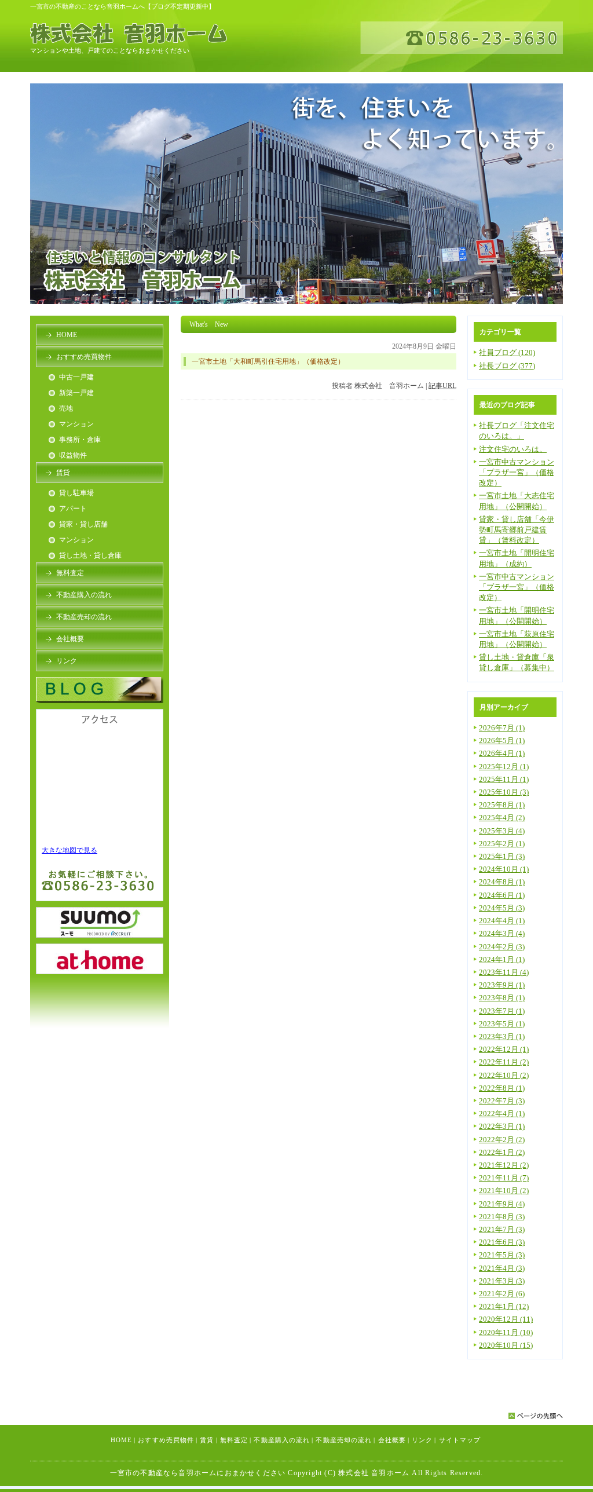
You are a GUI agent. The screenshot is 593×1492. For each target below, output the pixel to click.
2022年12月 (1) (504, 1049)
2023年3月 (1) (502, 1036)
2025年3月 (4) (502, 831)
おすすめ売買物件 (84, 357)
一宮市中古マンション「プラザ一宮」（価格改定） (516, 472)
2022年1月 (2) (502, 1152)
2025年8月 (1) (502, 804)
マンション (76, 424)
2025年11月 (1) (504, 779)
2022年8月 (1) (502, 1088)
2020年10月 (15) (506, 1345)
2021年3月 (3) (502, 1281)
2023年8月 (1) (502, 997)
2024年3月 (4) (502, 933)
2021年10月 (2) (504, 1190)
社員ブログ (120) (507, 352)
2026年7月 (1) (502, 727)
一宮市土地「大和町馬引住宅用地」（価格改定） (268, 361)
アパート (73, 508)
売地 (66, 408)
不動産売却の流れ (84, 617)
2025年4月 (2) (502, 817)
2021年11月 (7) (504, 1177)
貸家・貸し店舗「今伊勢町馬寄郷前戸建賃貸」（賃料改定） (516, 529)
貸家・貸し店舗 (83, 524)
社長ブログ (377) (507, 365)
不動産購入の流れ (84, 595)
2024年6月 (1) (502, 895)
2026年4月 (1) (502, 753)
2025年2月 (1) (502, 843)
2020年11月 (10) (506, 1332)
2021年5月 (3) (502, 1254)
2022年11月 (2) (504, 1062)
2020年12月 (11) (506, 1319)
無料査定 (70, 573)
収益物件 (73, 455)
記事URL (442, 386)
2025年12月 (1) (504, 766)
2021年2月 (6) (502, 1293)
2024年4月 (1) (502, 920)
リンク (66, 661)
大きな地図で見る (69, 850)
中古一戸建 (76, 377)
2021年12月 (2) (504, 1165)
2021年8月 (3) (502, 1216)
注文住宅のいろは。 (513, 449)
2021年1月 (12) (504, 1306)
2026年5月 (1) (502, 740)
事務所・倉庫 (80, 440)
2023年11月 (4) (504, 972)
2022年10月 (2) (504, 1075)
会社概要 (70, 639)
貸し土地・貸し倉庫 (90, 555)
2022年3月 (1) (502, 1126)
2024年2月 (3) (502, 946)
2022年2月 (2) (502, 1139)
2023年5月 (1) (502, 1023)
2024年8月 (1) (502, 881)
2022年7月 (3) (502, 1100)
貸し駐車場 (76, 493)
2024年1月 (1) (502, 959)
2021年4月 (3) (502, 1268)
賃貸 (63, 473)
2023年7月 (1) (502, 1011)
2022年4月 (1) (502, 1113)
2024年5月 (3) (502, 908)
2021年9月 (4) (502, 1204)
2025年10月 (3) (504, 792)
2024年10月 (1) (504, 869)
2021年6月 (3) (502, 1242)
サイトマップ (460, 1439)
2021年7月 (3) (502, 1229)
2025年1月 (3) (502, 856)
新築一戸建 (76, 393)
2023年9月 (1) (502, 985)
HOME (66, 335)
